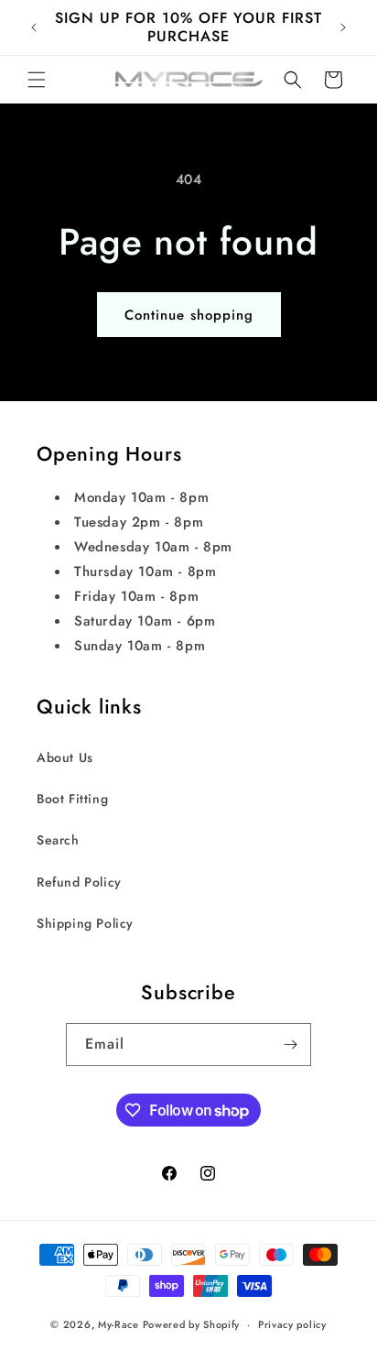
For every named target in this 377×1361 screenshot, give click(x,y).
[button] (36, 80)
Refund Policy (79, 882)
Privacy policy (292, 1324)
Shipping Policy (85, 923)
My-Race (118, 1324)
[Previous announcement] (34, 27)
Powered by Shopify (192, 1324)
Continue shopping (188, 315)
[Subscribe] (290, 1044)
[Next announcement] (343, 27)
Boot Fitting (72, 798)
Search (58, 840)
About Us (65, 757)
